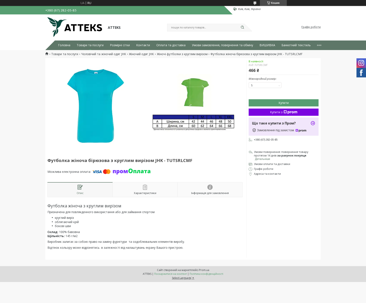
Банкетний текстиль (296, 45)
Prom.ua (204, 270)
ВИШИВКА (267, 45)
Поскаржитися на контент (170, 274)
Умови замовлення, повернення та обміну (222, 45)
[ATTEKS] (74, 27)
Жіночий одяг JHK (141, 54)
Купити (284, 103)
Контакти (143, 45)
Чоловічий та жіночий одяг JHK (103, 54)
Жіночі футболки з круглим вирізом (182, 54)
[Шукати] (242, 27)
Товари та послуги (90, 45)
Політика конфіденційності (206, 274)
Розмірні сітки (120, 45)
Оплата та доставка (171, 45)
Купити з (276, 112)
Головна (64, 45)
